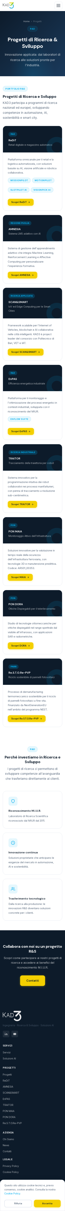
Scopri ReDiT (19, 202)
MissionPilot (19, 180)
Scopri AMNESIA (20, 275)
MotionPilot (43, 180)
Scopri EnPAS (19, 431)
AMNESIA (8, 1086)
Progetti (7, 1074)
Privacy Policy (11, 1166)
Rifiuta (18, 1203)
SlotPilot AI (18, 190)
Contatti (32, 980)
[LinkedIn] (6, 1034)
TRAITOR (8, 1104)
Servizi (7, 1052)
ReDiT (6, 1080)
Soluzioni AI (9, 1058)
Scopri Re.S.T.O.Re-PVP (25, 718)
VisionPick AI (42, 190)
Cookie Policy (11, 1172)
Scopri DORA (19, 645)
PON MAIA (8, 1111)
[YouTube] (14, 1034)
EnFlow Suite (19, 419)
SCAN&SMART (11, 1092)
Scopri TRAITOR (20, 504)
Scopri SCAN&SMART (24, 351)
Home (26, 21)
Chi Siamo (8, 1139)
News (6, 1145)
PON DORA (9, 1117)
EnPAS (6, 1098)
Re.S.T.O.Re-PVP (12, 1123)
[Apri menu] (58, 5)
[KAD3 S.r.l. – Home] (8, 5)
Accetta (47, 1203)
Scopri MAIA (18, 577)
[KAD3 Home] (32, 1016)
